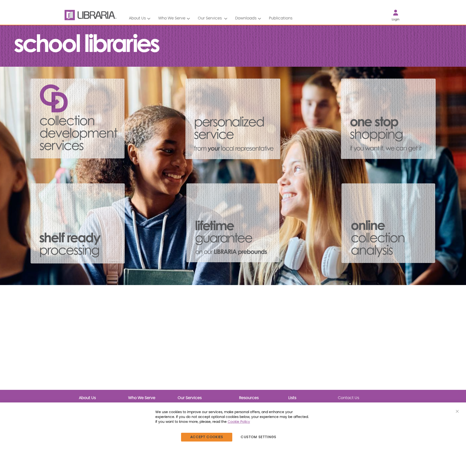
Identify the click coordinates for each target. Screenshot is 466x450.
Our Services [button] (210, 18)
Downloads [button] (246, 18)
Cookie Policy (239, 422)
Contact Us (348, 398)
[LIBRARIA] (89, 15)
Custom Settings (258, 437)
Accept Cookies (206, 437)
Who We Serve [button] (171, 18)
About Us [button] (137, 18)
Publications (280, 18)
